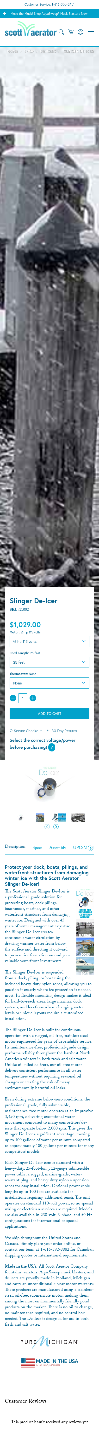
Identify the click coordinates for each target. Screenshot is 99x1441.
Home (12, 51)
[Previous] (47, 827)
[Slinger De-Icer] (21, 818)
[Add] (33, 698)
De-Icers (48, 51)
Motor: (25, 632)
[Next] (56, 827)
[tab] (15, 848)
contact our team (20, 1250)
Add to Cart (49, 713)
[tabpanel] (49, 1112)
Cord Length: (25, 653)
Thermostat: (23, 674)
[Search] (61, 31)
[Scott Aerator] (31, 31)
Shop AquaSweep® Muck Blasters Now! (61, 13)
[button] (71, 31)
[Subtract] (13, 698)
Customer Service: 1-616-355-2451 (50, 4)
